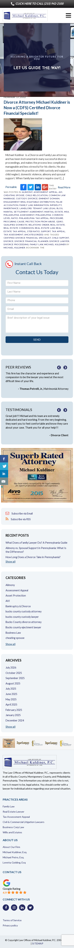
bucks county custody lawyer (22, 616)
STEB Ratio (33, 232)
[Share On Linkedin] (4, 473)
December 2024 (15, 720)
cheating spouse (14, 195)
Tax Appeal (58, 232)
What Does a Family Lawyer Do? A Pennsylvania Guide (36, 542)
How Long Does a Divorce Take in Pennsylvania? (33, 557)
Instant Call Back (28, 263)
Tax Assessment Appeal (16, 816)
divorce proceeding (16, 245)
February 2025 (14, 709)
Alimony (27, 192)
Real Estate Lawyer (13, 811)
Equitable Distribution (41, 202)
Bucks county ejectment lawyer (23, 627)
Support (46, 232)
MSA (66, 212)
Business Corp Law (13, 827)
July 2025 (11, 688)
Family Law (26, 205)
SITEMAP (37, 943)
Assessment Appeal (45, 192)
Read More (64, 187)
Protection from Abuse (40, 222)
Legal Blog (56, 208)
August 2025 (13, 683)
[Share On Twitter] (4, 466)
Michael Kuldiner (55, 245)
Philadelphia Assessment (19, 215)
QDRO (59, 222)
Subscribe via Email (22, 513)
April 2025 (11, 704)
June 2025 (11, 693)
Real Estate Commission (19, 228)
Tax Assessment (13, 235)
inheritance (11, 208)
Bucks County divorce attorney (23, 621)
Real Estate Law (45, 228)
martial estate (53, 212)
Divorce (33, 199)
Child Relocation (37, 195)
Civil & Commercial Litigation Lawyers (23, 821)
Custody (21, 199)
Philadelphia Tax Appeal (34, 218)
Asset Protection (16, 595)
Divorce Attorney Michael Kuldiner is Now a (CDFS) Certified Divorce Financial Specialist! (37, 108)
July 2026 (11, 667)
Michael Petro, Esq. (13, 857)
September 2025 (15, 678)
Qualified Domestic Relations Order (26, 225)
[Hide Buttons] (2, 487)
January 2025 (13, 715)
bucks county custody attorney (23, 611)
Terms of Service (12, 920)
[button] (68, 15)
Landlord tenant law (34, 208)
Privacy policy (10, 925)
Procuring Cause (14, 222)
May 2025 (11, 699)
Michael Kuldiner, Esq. (15, 852)
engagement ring (15, 202)
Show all (10, 561)
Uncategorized (33, 235)
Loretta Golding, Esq (14, 862)
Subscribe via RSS (20, 519)
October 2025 (14, 672)
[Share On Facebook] (4, 458)
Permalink (11, 187)
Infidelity (56, 205)
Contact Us (12, 872)
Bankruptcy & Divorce (18, 606)
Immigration (41, 205)
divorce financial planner (31, 241)
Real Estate (57, 225)
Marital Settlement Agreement (23, 212)
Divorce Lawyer (59, 241)
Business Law (13, 632)
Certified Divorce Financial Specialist (27, 238)
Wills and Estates (12, 832)
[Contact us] (4, 481)
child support (60, 238)
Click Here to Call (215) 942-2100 (39, 3)
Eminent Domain (49, 199)
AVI (60, 192)
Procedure (56, 218)
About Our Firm (11, 846)
